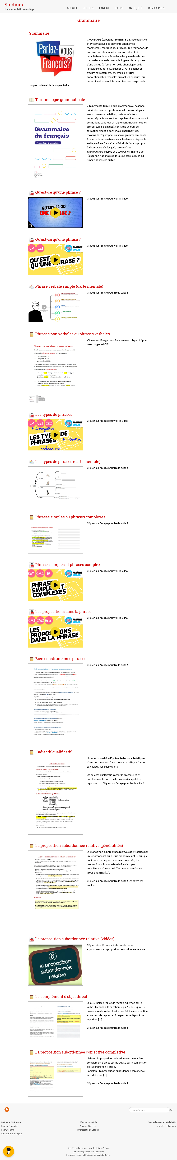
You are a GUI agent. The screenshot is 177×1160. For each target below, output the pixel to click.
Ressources (156, 8)
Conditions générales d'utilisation (88, 1151)
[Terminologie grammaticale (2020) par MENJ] (55, 142)
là (103, 945)
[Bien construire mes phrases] (55, 702)
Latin (119, 8)
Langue (104, 8)
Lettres (88, 8)
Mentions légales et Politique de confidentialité (88, 1155)
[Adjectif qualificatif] (55, 795)
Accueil (72, 8)
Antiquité (135, 8)
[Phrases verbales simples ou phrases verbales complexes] (55, 537)
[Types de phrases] (55, 486)
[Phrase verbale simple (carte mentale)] (55, 306)
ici (140, 340)
